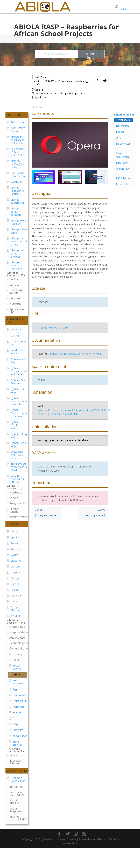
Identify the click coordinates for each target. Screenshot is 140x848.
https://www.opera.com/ (53, 327)
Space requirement (123, 155)
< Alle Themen (42, 77)
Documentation (123, 145)
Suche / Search (91, 55)
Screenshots (123, 119)
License (120, 131)
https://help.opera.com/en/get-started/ (76, 354)
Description (122, 125)
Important (121, 184)
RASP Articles (123, 178)
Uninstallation (123, 170)
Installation (122, 162)
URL (118, 137)
